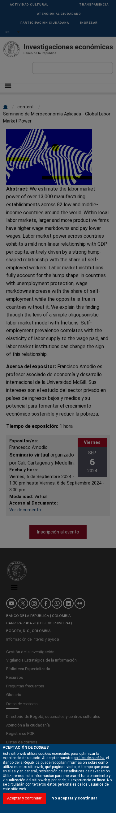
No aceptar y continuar (74, 798)
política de (89, 758)
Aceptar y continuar (24, 798)
